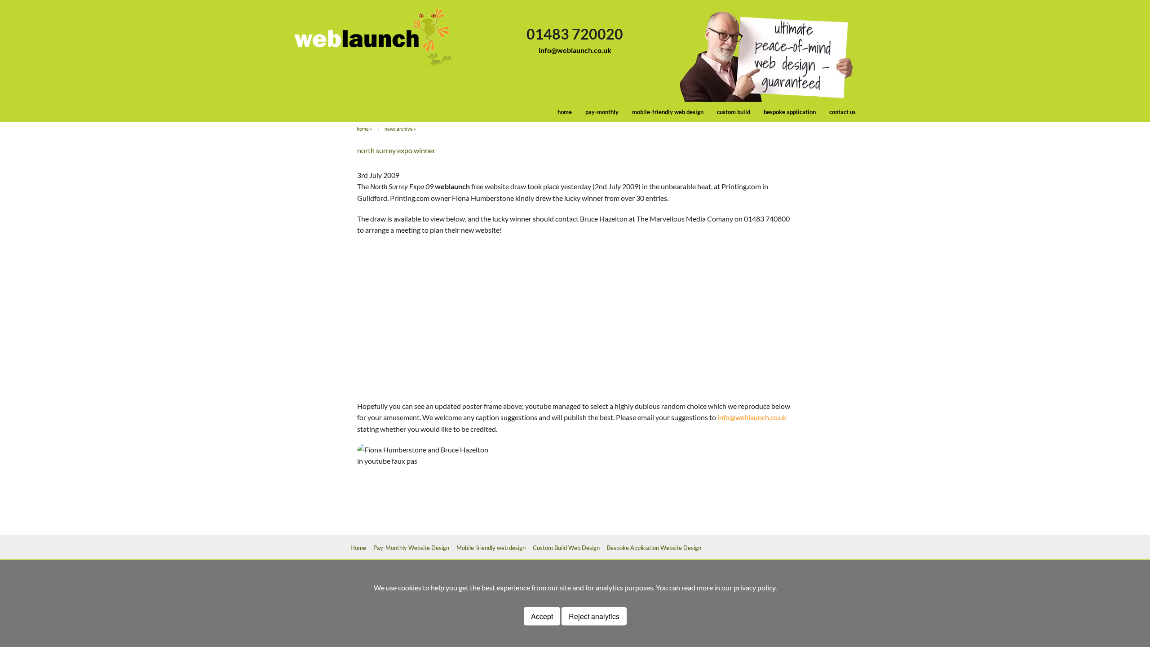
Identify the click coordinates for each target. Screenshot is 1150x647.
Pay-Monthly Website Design (411, 547)
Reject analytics (594, 616)
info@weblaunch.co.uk (575, 50)
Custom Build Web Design (566, 547)
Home (363, 129)
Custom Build (733, 111)
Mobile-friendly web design (667, 111)
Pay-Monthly (602, 111)
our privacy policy (748, 587)
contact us (842, 111)
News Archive (399, 129)
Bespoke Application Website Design (654, 547)
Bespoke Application (790, 111)
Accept (542, 616)
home (564, 111)
